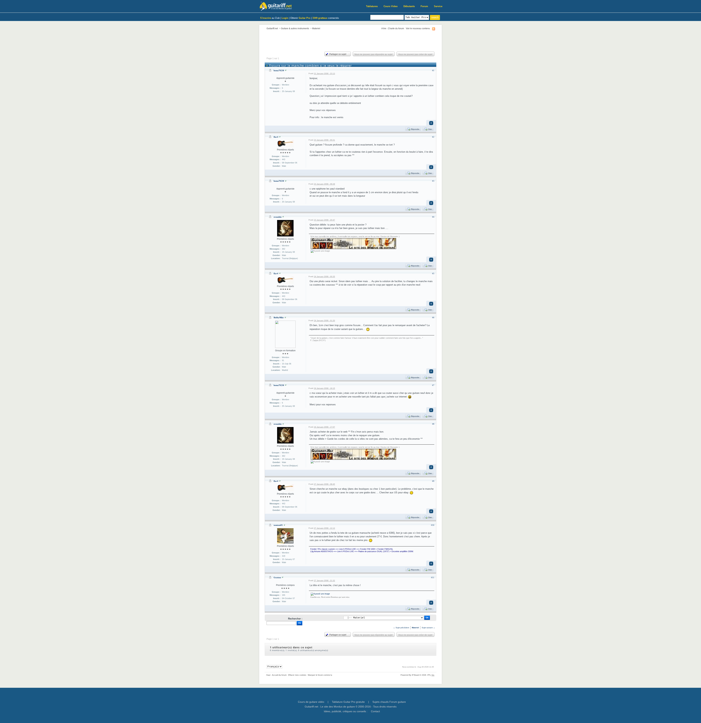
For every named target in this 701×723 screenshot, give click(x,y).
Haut (268, 675)
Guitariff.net (272, 28)
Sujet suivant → (428, 628)
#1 (433, 70)
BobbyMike (279, 317)
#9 (433, 481)
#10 (432, 525)
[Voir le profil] (286, 70)
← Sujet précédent (401, 628)
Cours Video (391, 6)
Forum (424, 6)
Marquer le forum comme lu (320, 675)
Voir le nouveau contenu (418, 28)
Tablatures (372, 6)
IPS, (430, 675)
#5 (433, 273)
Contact (375, 711)
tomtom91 (278, 525)
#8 (433, 424)
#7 (433, 385)
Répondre (414, 129)
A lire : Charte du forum (392, 28)
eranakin (277, 217)
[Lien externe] (320, 594)
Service (438, 6)
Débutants (409, 6)
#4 (433, 217)
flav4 (276, 137)
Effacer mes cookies (297, 675)
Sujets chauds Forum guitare (389, 701)
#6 (433, 317)
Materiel (316, 28)
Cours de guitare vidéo (311, 701)
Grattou (277, 577)
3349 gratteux (319, 18)
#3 (433, 181)
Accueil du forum (279, 675)
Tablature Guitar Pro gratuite (348, 701)
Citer (430, 129)
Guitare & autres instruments (295, 28)
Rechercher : (295, 618)
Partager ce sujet (337, 54)
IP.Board (415, 675)
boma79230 (279, 70)
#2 (433, 137)
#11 (432, 577)
